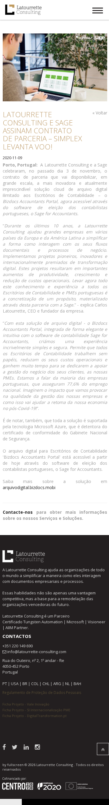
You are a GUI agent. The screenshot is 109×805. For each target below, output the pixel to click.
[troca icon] (97, 11)
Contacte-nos (18, 512)
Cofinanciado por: (14, 778)
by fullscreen (13, 764)
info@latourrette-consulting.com (36, 651)
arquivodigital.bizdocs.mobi (29, 487)
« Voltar (99, 112)
